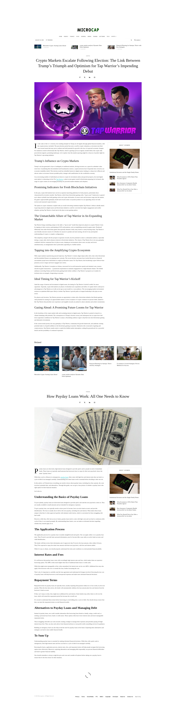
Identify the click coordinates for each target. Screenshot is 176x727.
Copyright (107, 696)
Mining (89, 36)
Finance (72, 36)
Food (77, 36)
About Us (122, 696)
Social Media (90, 696)
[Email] (94, 77)
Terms (83, 696)
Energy (66, 36)
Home (60, 36)
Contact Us (130, 696)
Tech (108, 36)
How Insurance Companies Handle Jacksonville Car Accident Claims (127, 184)
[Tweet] (84, 77)
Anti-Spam (115, 696)
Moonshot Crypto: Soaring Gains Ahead (54, 45)
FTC (97, 696)
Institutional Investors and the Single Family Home (124, 172)
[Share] (79, 77)
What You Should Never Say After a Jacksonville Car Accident (127, 190)
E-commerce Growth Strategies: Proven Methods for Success (128, 364)
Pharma (95, 36)
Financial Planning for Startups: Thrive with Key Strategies (128, 46)
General (83, 36)
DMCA (101, 696)
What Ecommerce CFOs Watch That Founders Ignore (127, 177)
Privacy (77, 696)
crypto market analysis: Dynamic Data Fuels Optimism (91, 46)
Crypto (113, 36)
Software (102, 36)
